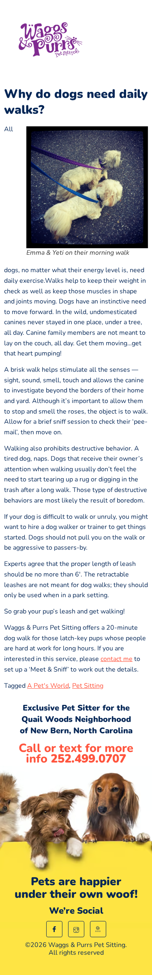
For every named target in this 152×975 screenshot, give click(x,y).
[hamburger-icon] (127, 41)
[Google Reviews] (98, 929)
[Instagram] (76, 929)
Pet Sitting (87, 685)
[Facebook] (54, 929)
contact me (117, 658)
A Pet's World (48, 685)
